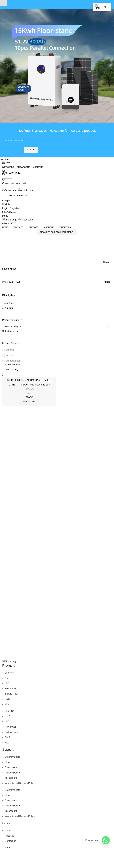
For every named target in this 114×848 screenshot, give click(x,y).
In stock (10, 355)
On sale (10, 350)
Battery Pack (11, 693)
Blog (7, 762)
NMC (27, 389)
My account (11, 778)
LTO (7, 683)
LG (32, 389)
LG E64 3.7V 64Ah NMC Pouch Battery (29, 384)
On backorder (13, 360)
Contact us (10, 841)
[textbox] (7, 308)
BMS (7, 699)
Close (106, 262)
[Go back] (8, 245)
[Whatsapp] (106, 840)
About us (9, 836)
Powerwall (10, 688)
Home (8, 830)
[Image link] (9, 661)
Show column (12, 364)
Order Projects (12, 757)
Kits (7, 704)
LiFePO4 (9, 672)
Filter (107, 282)
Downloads (11, 767)
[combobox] (7, 308)
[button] (29, 402)
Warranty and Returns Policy (20, 783)
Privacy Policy (12, 772)
